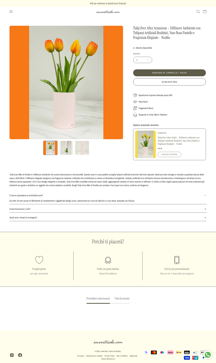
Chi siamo (80, 356)
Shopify (118, 351)
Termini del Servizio (108, 359)
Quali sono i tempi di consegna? (23, 217)
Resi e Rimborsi (122, 356)
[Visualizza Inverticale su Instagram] (11, 355)
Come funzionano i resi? (20, 208)
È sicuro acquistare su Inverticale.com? (26, 195)
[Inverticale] (108, 11)
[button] (198, 11)
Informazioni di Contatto (94, 356)
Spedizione (133, 356)
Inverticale (103, 351)
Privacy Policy (109, 356)
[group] (108, 3)
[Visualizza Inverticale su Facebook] (20, 355)
